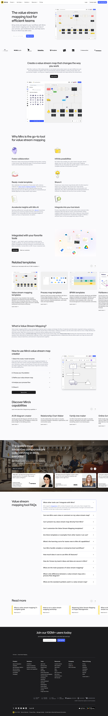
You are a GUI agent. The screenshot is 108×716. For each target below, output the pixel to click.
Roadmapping (44, 684)
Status (56, 670)
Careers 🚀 (71, 665)
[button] (49, 373)
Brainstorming (44, 665)
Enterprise (84, 667)
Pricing (41, 2)
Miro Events (57, 674)
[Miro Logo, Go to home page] (4, 2)
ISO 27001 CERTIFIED (45, 698)
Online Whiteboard (45, 681)
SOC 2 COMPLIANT (54, 698)
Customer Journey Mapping (46, 674)
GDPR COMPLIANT (61, 698)
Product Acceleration (31, 665)
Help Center (57, 667)
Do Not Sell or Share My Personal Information (55, 712)
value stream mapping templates (27, 186)
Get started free (102, 2)
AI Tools (42, 689)
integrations (54, 506)
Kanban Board (44, 686)
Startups (84, 672)
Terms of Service (24, 712)
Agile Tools (43, 664)
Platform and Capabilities (32, 669)
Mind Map (43, 670)
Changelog (15, 674)
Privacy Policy (32, 712)
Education (84, 670)
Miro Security (57, 677)
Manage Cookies (40, 712)
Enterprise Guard (16, 670)
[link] (54, 76)
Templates (15, 665)
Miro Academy (58, 665)
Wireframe (43, 679)
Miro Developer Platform (18, 667)
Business (84, 665)
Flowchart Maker (44, 676)
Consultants (85, 669)
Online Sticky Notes (45, 672)
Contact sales (93, 2)
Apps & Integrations (17, 664)
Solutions (26, 2)
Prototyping (43, 677)
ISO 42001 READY (37, 698)
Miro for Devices (16, 669)
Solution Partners (58, 676)
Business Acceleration (31, 667)
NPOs (83, 674)
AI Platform (29, 664)
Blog (55, 669)
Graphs (42, 669)
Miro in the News (72, 667)
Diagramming (43, 667)
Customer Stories (58, 664)
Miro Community (58, 672)
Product (12, 2)
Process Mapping (44, 688)
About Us (70, 664)
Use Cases (19, 2)
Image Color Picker (45, 691)
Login (86, 2)
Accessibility (15, 672)
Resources (34, 2)
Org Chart (43, 682)
